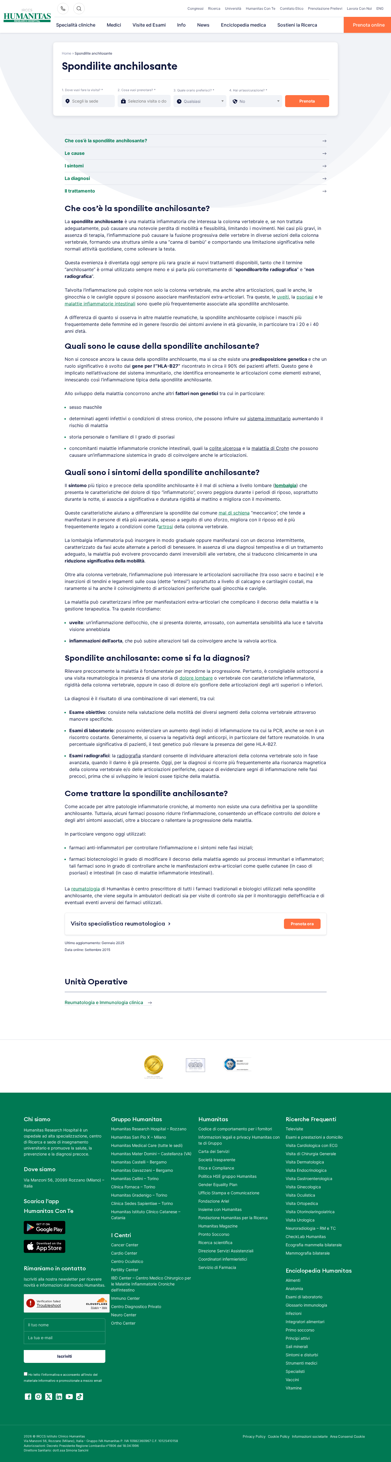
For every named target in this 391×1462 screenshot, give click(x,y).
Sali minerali (297, 1346)
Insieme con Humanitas (220, 1209)
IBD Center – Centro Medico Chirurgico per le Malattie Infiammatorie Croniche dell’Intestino (151, 1283)
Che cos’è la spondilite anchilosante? (106, 140)
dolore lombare (196, 678)
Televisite (294, 1128)
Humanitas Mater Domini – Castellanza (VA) (151, 1153)
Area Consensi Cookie (347, 1436)
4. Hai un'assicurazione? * (248, 90)
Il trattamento (80, 191)
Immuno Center (125, 1298)
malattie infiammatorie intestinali (100, 304)
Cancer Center (124, 1244)
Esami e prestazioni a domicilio (314, 1137)
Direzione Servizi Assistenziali (225, 1250)
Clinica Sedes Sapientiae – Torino (142, 1203)
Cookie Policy (279, 1436)
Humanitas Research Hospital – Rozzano (148, 1128)
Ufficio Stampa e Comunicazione (228, 1192)
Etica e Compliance (216, 1167)
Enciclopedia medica (243, 25)
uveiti (283, 297)
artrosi (166, 526)
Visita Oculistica (300, 1195)
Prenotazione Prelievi (325, 8)
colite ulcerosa (225, 448)
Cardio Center (124, 1253)
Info (181, 25)
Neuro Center (123, 1314)
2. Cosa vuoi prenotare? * (137, 90)
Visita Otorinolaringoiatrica (310, 1211)
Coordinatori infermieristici (222, 1259)
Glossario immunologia (306, 1305)
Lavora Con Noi (359, 8)
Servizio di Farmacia (217, 1267)
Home (66, 53)
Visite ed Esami (149, 25)
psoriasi (305, 297)
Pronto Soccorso (213, 1234)
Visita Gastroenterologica (309, 1178)
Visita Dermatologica (305, 1161)
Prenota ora (302, 923)
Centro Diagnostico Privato (136, 1306)
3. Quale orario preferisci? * (193, 90)
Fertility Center (124, 1269)
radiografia (129, 755)
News (203, 25)
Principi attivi (298, 1338)
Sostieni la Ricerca (297, 25)
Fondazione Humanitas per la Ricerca (233, 1217)
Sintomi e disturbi (302, 1354)
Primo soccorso (300, 1329)
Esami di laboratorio (304, 1296)
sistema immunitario (269, 418)
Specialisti (295, 1371)
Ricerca (214, 8)
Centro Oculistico (127, 1261)
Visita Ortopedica (302, 1203)
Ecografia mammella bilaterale (314, 1244)
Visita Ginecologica (303, 1186)
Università (233, 8)
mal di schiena (234, 513)
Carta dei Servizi (213, 1151)
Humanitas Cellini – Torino (135, 1178)
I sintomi (74, 166)
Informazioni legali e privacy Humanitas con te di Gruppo (239, 1140)
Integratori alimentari (305, 1321)
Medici (114, 25)
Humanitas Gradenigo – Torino (139, 1195)
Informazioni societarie (310, 1436)
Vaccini (292, 1379)
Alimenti (293, 1280)
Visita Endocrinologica (306, 1170)
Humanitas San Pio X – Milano (138, 1137)
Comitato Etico (291, 8)
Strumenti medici (301, 1363)
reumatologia (85, 889)
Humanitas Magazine (218, 1225)
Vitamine (294, 1387)
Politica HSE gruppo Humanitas (227, 1176)
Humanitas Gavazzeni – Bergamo (142, 1170)
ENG (380, 8)
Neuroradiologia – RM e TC (311, 1228)
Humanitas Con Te (260, 8)
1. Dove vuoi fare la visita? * (82, 90)
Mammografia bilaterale (308, 1253)
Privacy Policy (254, 1436)
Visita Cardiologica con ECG (311, 1145)
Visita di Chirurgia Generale (311, 1153)
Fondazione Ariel (213, 1201)
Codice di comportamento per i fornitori (235, 1128)
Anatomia (294, 1288)
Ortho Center (123, 1323)
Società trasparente (216, 1159)
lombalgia (285, 485)
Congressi (195, 8)
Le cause (75, 153)
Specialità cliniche (75, 25)
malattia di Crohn (270, 448)
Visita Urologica (300, 1219)
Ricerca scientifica (215, 1242)
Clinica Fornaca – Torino (133, 1186)
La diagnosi (77, 178)
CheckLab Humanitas (306, 1236)
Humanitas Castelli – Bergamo (139, 1161)
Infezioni (293, 1313)
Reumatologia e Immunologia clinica (104, 1002)
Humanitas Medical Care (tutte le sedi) (147, 1145)
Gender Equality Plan (217, 1184)
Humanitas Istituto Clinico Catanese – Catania (145, 1214)
